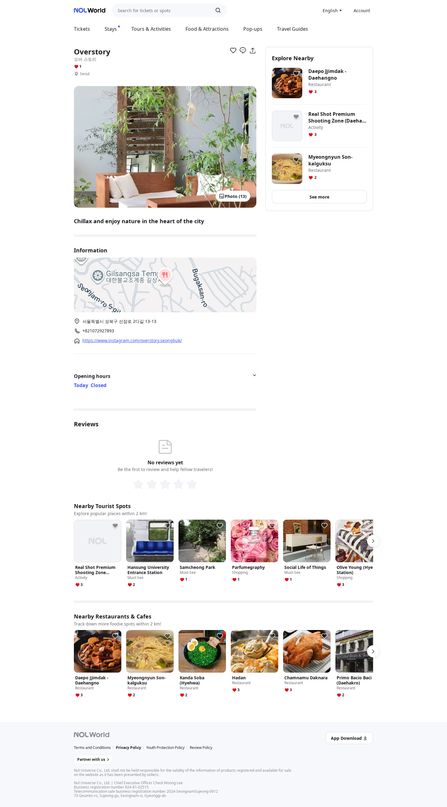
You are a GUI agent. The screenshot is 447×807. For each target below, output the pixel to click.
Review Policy (201, 747)
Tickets (82, 29)
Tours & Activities (151, 29)
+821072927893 (98, 331)
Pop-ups (252, 29)
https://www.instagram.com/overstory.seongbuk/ (132, 340)
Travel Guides (292, 29)
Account (362, 10)
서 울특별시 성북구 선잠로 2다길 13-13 (119, 321)
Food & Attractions (207, 29)
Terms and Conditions (92, 747)
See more (319, 197)
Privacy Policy (128, 747)
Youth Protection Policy (165, 747)
